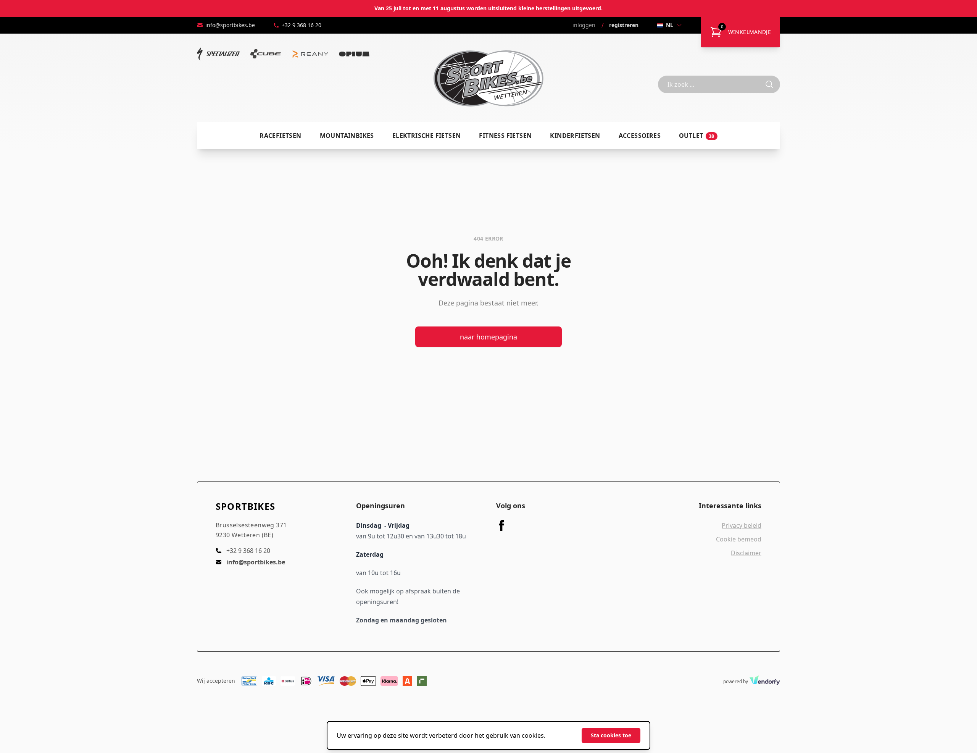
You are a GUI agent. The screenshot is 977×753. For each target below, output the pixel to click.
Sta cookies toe (611, 735)
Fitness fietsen (505, 135)
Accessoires (640, 135)
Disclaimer (746, 553)
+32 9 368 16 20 (301, 25)
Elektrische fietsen (426, 135)
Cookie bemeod (738, 539)
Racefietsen (280, 135)
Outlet (696, 135)
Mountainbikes (347, 135)
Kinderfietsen (575, 135)
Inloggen (583, 25)
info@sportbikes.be (230, 25)
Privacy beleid (741, 525)
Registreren (623, 25)
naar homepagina (488, 336)
